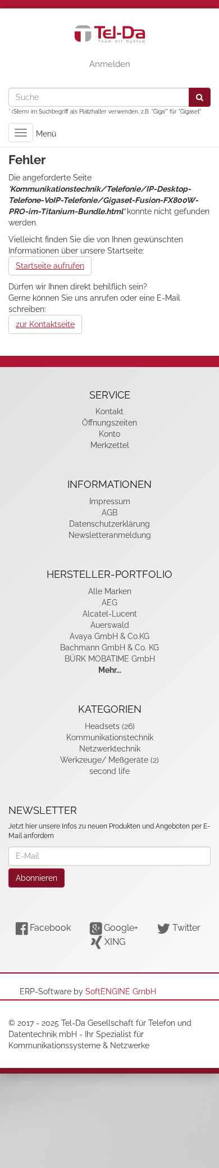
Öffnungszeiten (109, 422)
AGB (109, 512)
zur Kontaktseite (45, 324)
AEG (109, 602)
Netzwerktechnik (109, 748)
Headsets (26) (110, 726)
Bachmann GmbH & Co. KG (109, 647)
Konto (109, 433)
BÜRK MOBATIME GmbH (110, 658)
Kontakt (109, 411)
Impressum (109, 501)
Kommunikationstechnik (109, 737)
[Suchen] (200, 97)
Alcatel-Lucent (110, 613)
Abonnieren (36, 877)
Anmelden (109, 64)
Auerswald (109, 625)
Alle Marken (109, 591)
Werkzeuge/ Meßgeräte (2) (109, 759)
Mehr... (109, 670)
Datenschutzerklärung (109, 523)
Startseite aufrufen (50, 265)
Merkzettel (109, 445)
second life (109, 771)
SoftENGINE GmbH (120, 991)
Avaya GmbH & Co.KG (109, 636)
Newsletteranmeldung (110, 535)
